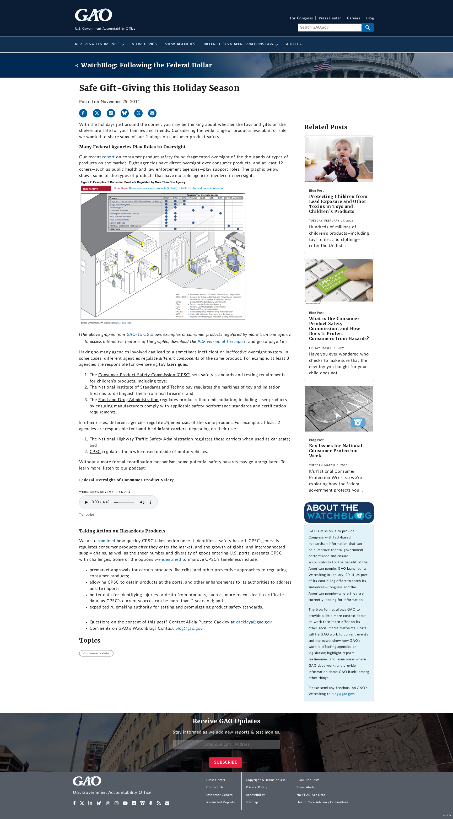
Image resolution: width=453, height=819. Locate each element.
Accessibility (255, 794)
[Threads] (140, 113)
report (108, 157)
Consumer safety (96, 653)
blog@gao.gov (188, 628)
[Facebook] (85, 113)
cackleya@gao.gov (254, 622)
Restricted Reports (220, 802)
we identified (168, 559)
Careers (353, 18)
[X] (99, 113)
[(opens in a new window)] (74, 803)
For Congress (301, 18)
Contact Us (215, 787)
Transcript (86, 514)
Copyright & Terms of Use (266, 780)
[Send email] (154, 113)
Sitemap (252, 802)
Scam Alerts (305, 787)
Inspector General (220, 794)
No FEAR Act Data (310, 794)
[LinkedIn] (113, 113)
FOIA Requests (307, 780)
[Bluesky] (127, 113)
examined (105, 541)
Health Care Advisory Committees (322, 802)
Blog (370, 18)
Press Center (330, 18)
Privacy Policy (256, 787)
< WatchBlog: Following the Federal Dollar (143, 65)
